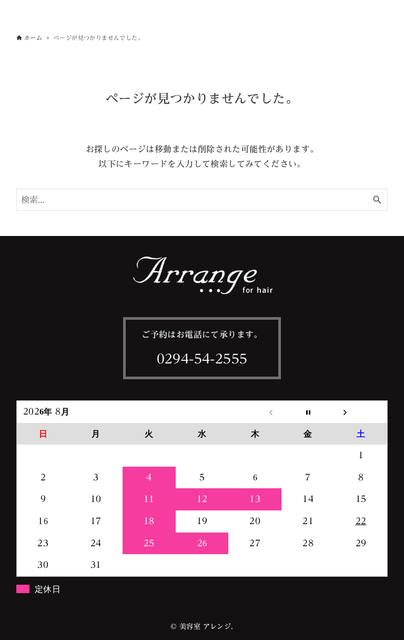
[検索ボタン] (377, 200)
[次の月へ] (361, 412)
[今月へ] (308, 412)
